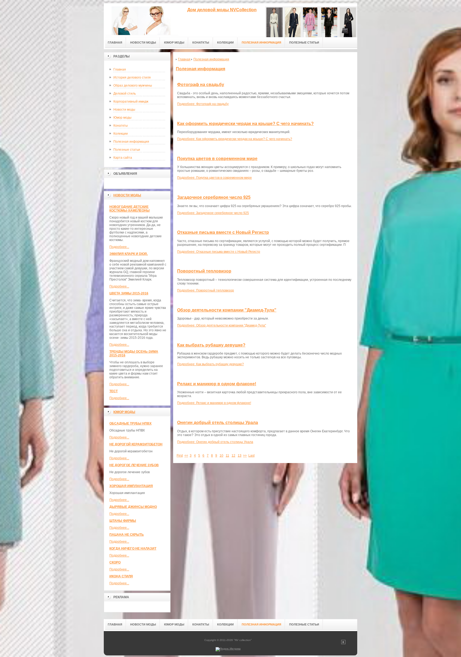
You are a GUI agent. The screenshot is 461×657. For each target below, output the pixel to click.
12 (233, 455)
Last (251, 455)
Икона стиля (121, 576)
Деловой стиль (124, 93)
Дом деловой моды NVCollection (222, 9)
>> (245, 455)
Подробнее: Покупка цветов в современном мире (214, 178)
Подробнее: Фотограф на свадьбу (203, 104)
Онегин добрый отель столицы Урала (217, 422)
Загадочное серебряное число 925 (214, 197)
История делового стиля (132, 77)
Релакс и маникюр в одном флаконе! (216, 384)
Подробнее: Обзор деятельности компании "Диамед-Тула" (221, 325)
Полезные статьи (126, 149)
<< (186, 455)
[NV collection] (141, 19)
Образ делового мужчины (132, 85)
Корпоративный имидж (130, 101)
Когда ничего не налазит (132, 548)
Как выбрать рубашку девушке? (211, 345)
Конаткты (120, 125)
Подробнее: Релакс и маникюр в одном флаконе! (214, 403)
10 (221, 455)
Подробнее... (119, 247)
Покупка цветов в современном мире (217, 158)
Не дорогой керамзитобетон (135, 444)
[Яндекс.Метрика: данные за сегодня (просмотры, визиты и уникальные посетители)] (228, 649)
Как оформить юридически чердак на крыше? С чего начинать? (245, 123)
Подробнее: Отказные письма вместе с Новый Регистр (218, 252)
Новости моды (124, 109)
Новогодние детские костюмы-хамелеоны (129, 208)
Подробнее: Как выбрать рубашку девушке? (210, 364)
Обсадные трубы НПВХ (130, 423)
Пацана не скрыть (126, 535)
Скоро (115, 562)
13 (239, 455)
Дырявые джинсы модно (133, 507)
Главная (119, 69)
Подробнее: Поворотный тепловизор (205, 290)
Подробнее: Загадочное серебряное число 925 (213, 213)
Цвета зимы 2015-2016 (128, 293)
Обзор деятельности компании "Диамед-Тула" (226, 310)
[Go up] (343, 643)
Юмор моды (122, 117)
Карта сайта (122, 158)
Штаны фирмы (122, 521)
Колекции (120, 133)
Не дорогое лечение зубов (134, 465)
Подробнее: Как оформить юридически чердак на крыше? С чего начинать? (234, 139)
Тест (113, 391)
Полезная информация (131, 141)
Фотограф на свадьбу (200, 84)
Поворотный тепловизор (204, 271)
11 (227, 455)
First (180, 455)
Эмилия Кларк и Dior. (128, 254)
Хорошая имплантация (131, 486)
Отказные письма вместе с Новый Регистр (223, 232)
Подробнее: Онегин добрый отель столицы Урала (215, 442)
